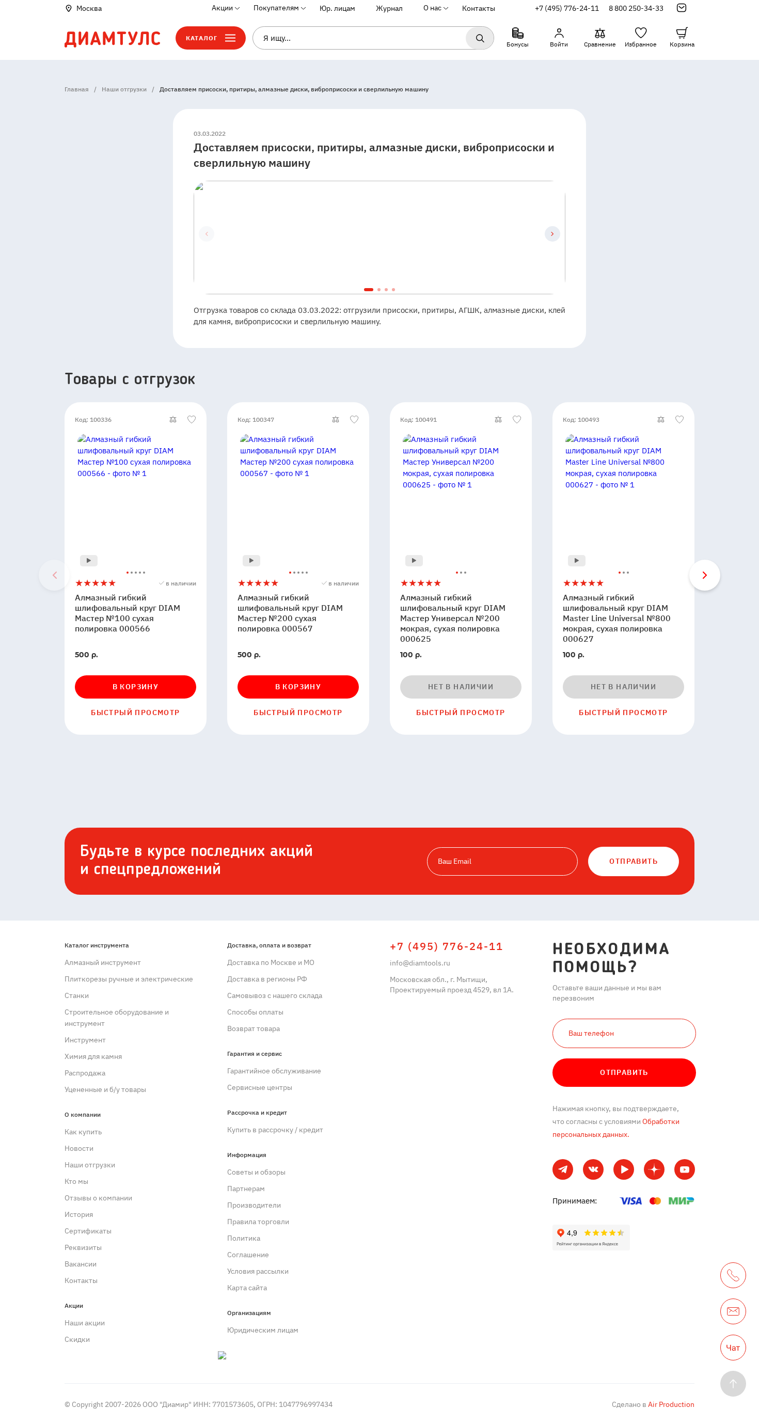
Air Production (670, 1404)
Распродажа (85, 1073)
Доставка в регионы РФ (267, 979)
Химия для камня (93, 1056)
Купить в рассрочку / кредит (275, 1129)
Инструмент (85, 1039)
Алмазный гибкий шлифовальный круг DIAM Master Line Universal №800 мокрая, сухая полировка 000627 (617, 618)
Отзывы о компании (98, 1197)
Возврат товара (253, 1028)
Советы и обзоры (256, 1172)
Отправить (624, 1072)
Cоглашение (248, 1254)
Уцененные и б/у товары (105, 1089)
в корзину (136, 686)
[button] (552, 234)
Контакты (478, 8)
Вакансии (81, 1264)
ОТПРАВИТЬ (633, 861)
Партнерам (246, 1188)
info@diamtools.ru (420, 963)
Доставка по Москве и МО (270, 962)
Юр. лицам (337, 8)
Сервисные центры (259, 1087)
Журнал (389, 8)
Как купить (83, 1131)
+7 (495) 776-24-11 (567, 8)
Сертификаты (88, 1231)
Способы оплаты (255, 1012)
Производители (254, 1205)
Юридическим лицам (262, 1330)
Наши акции (85, 1322)
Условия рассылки (258, 1271)
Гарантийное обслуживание (274, 1070)
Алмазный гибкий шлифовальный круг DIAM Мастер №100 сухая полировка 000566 (127, 613)
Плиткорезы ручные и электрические (129, 979)
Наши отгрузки (90, 1164)
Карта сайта (247, 1287)
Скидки (77, 1339)
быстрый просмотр (135, 712)
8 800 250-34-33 (636, 8)
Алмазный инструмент (103, 962)
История (79, 1214)
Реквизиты (83, 1247)
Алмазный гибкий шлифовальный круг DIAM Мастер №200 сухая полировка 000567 (290, 613)
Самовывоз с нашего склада (274, 995)
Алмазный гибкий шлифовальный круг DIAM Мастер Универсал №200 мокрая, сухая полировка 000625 (452, 618)
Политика (243, 1238)
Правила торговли (258, 1221)
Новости (79, 1148)
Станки (77, 995)
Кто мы (76, 1181)
